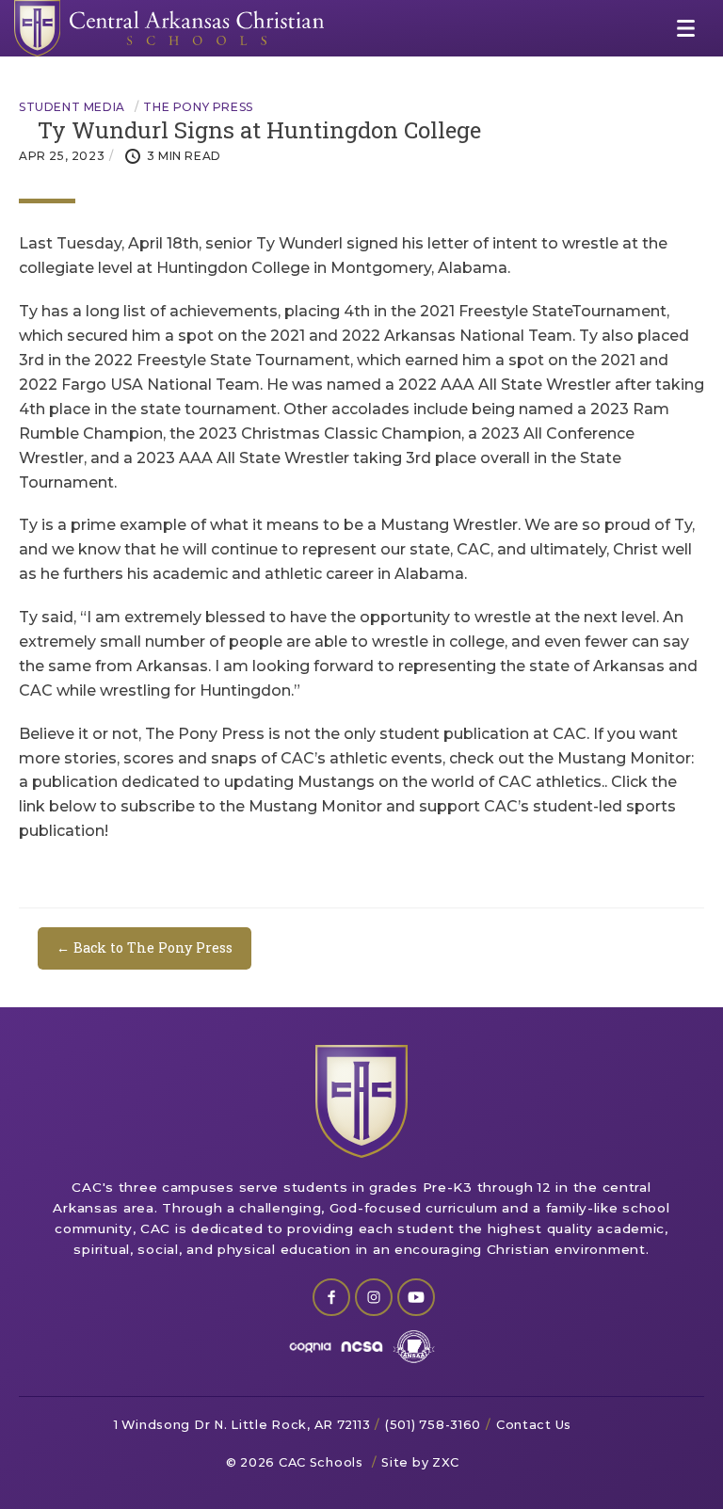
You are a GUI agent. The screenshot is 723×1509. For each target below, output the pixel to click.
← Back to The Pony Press (144, 947)
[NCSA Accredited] (362, 1346)
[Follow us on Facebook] (331, 1297)
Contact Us (533, 1425)
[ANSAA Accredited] (414, 1346)
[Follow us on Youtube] (416, 1297)
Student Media (72, 107)
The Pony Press (197, 107)
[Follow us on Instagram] (374, 1297)
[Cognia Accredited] (310, 1346)
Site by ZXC (420, 1462)
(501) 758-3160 (433, 1425)
